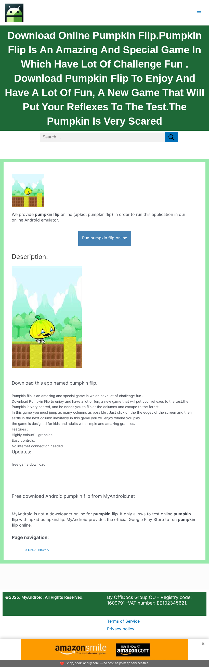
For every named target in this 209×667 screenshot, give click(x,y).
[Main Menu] (199, 12)
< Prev (30, 550)
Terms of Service (123, 621)
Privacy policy (120, 628)
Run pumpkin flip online (104, 237)
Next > (43, 550)
